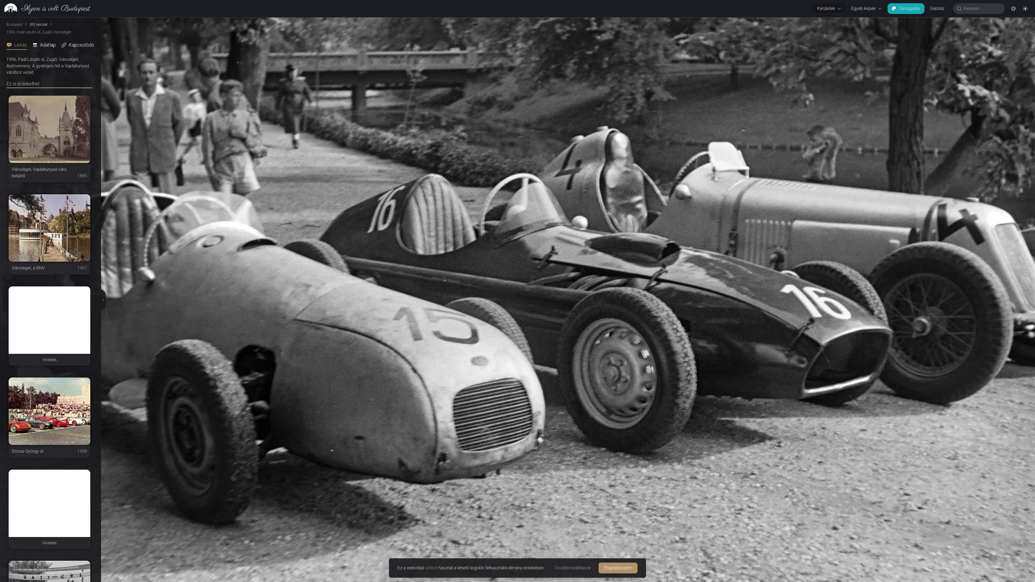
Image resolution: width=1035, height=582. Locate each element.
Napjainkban (970, 22)
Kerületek (826, 8)
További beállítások (572, 567)
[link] (45, 8)
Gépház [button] (937, 8)
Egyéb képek (863, 8)
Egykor (932, 22)
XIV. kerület (38, 24)
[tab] (18, 45)
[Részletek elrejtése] (102, 300)
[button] (1013, 8)
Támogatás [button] (909, 8)
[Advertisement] (49, 320)
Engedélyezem (618, 567)
